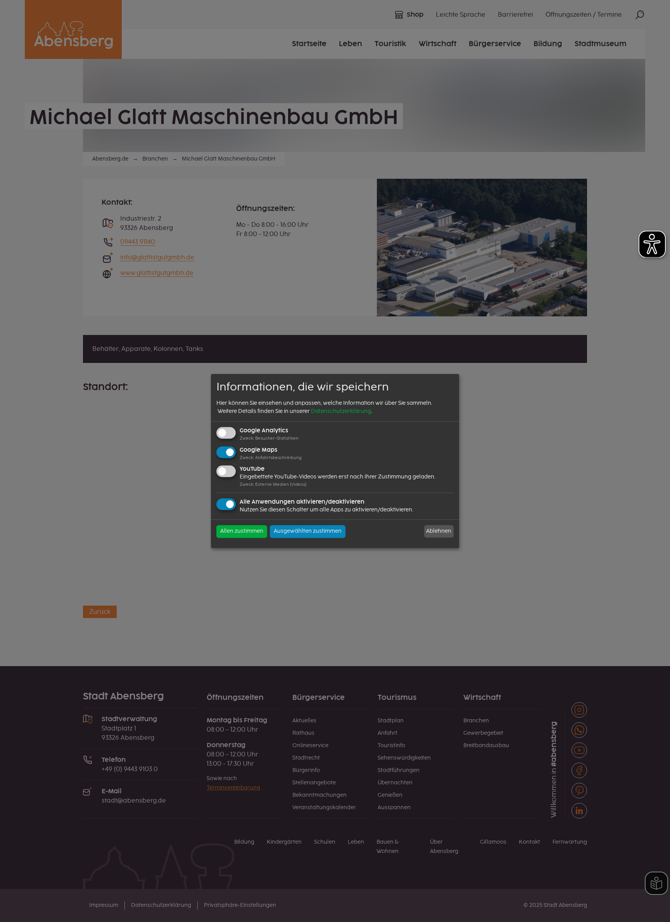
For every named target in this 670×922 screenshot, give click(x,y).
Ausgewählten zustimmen (308, 531)
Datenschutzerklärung (341, 411)
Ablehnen (438, 531)
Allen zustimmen (241, 531)
